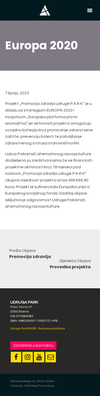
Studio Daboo (45, 381)
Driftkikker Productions (39, 385)
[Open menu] (90, 10)
